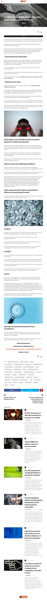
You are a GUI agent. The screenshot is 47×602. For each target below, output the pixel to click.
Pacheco (31, 379)
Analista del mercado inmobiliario (13, 361)
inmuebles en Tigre (31, 374)
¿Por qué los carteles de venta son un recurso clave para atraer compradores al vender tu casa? (33, 568)
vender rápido (35, 382)
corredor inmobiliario (8, 369)
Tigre (6, 382)
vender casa (21, 382)
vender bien (15, 382)
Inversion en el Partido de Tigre (19, 377)
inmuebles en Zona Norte (9, 377)
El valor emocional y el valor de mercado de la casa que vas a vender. (33, 415)
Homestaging (14, 374)
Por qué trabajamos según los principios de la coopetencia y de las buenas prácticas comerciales (34, 502)
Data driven (24, 369)
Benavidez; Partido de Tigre (24, 361)
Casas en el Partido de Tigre (37, 364)
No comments (41, 509)
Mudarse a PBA (7, 379)
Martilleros (35, 377)
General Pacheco (7, 374)
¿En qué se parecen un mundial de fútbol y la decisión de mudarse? (33, 473)
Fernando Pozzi (38, 372)
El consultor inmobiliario (8, 372)
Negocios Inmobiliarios (24, 379)
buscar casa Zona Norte (8, 364)
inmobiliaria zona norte (22, 374)
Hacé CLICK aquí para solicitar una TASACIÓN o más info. (23, 349)
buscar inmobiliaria (28, 364)
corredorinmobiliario (17, 369)
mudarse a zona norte (15, 379)
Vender (10, 382)
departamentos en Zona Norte (33, 369)
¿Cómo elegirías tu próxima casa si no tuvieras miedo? (31, 444)
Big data (32, 361)
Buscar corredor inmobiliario (18, 364)
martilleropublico (29, 377)
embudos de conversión (18, 372)
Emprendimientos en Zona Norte (29, 372)
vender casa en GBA (28, 382)
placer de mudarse (37, 379)
